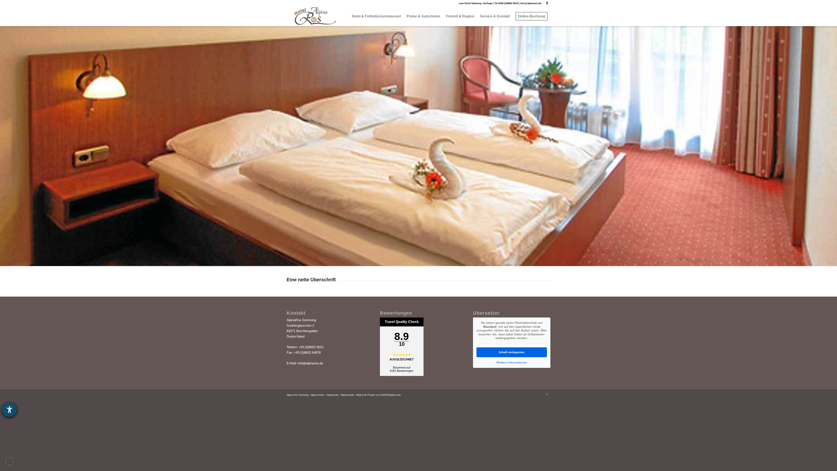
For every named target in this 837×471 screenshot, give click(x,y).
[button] (9, 461)
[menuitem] (376, 16)
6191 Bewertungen (401, 370)
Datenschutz (347, 395)
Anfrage (487, 3)
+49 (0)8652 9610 (310, 347)
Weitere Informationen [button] (511, 362)
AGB (358, 395)
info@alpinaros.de (530, 3)
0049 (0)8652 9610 (508, 3)
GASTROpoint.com (390, 395)
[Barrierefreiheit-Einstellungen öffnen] (9, 410)
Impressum (333, 395)
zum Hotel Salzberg (470, 3)
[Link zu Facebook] (547, 3)
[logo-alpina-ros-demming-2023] (316, 16)
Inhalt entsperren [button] (511, 352)
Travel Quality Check (402, 322)
